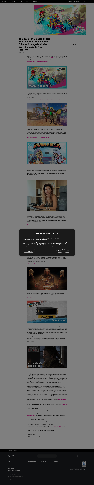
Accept (67, 250)
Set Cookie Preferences (29, 250)
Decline (60, 250)
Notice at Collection (55, 238)
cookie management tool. (43, 239)
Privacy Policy (46, 238)
